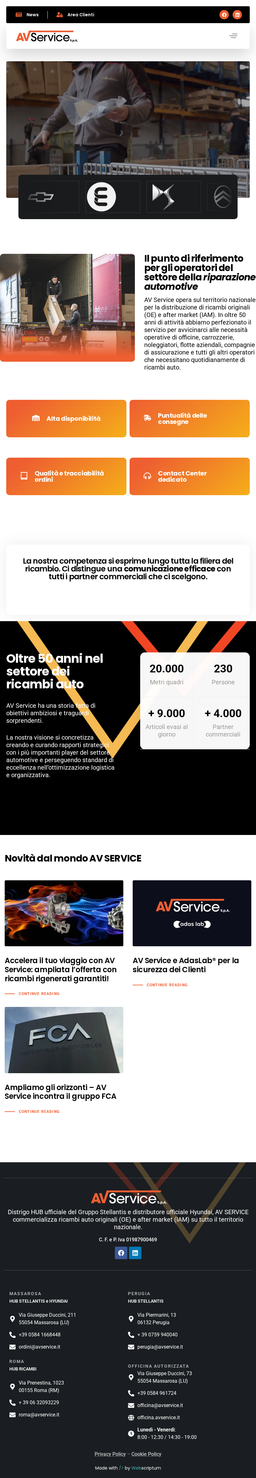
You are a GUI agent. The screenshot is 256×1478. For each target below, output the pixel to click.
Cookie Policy (146, 1454)
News (33, 15)
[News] (19, 15)
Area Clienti (80, 15)
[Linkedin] (237, 14)
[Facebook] (224, 14)
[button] (233, 35)
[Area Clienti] (60, 15)
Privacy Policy (110, 1454)
